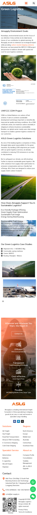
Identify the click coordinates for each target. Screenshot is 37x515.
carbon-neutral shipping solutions (22, 45)
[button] (26, 3)
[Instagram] (22, 421)
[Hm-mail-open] (33, 489)
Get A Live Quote (6, 235)
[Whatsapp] (33, 482)
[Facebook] (14, 421)
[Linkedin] (18, 421)
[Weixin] (33, 496)
